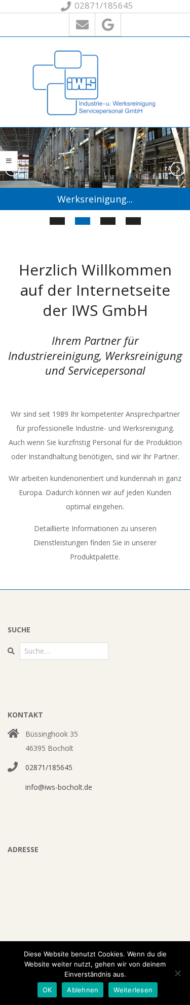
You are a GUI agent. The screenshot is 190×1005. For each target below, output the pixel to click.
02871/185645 (48, 767)
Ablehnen (82, 990)
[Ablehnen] (177, 973)
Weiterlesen (133, 990)
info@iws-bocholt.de (58, 787)
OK (47, 990)
